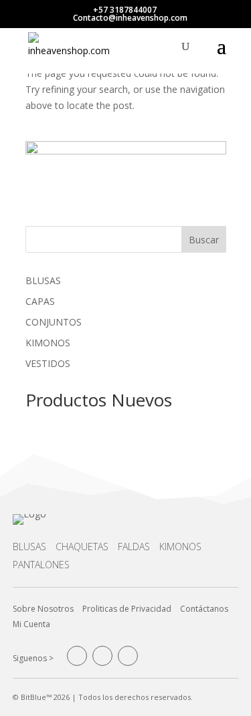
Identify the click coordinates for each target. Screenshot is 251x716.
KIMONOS (180, 546)
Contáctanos (204, 608)
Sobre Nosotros (43, 608)
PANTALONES (41, 564)
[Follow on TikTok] (128, 656)
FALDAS (134, 546)
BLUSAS (29, 546)
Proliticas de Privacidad (126, 608)
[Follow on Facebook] (77, 656)
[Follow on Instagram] (102, 656)
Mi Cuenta (31, 624)
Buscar (204, 239)
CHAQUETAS (82, 546)
